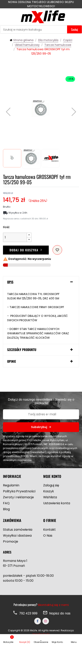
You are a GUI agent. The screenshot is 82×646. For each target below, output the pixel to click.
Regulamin (11, 485)
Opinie (11, 361)
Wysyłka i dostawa (17, 535)
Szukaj (74, 29)
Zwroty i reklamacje (18, 497)
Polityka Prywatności (19, 491)
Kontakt (49, 529)
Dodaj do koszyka (24, 250)
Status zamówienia (17, 529)
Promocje (10, 541)
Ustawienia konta (56, 503)
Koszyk (48, 491)
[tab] (41, 282)
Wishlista (50, 497)
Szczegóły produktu (21, 350)
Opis (10, 282)
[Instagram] (45, 621)
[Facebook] (37, 621)
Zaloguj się (51, 485)
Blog (6, 509)
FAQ (6, 503)
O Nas (47, 535)
